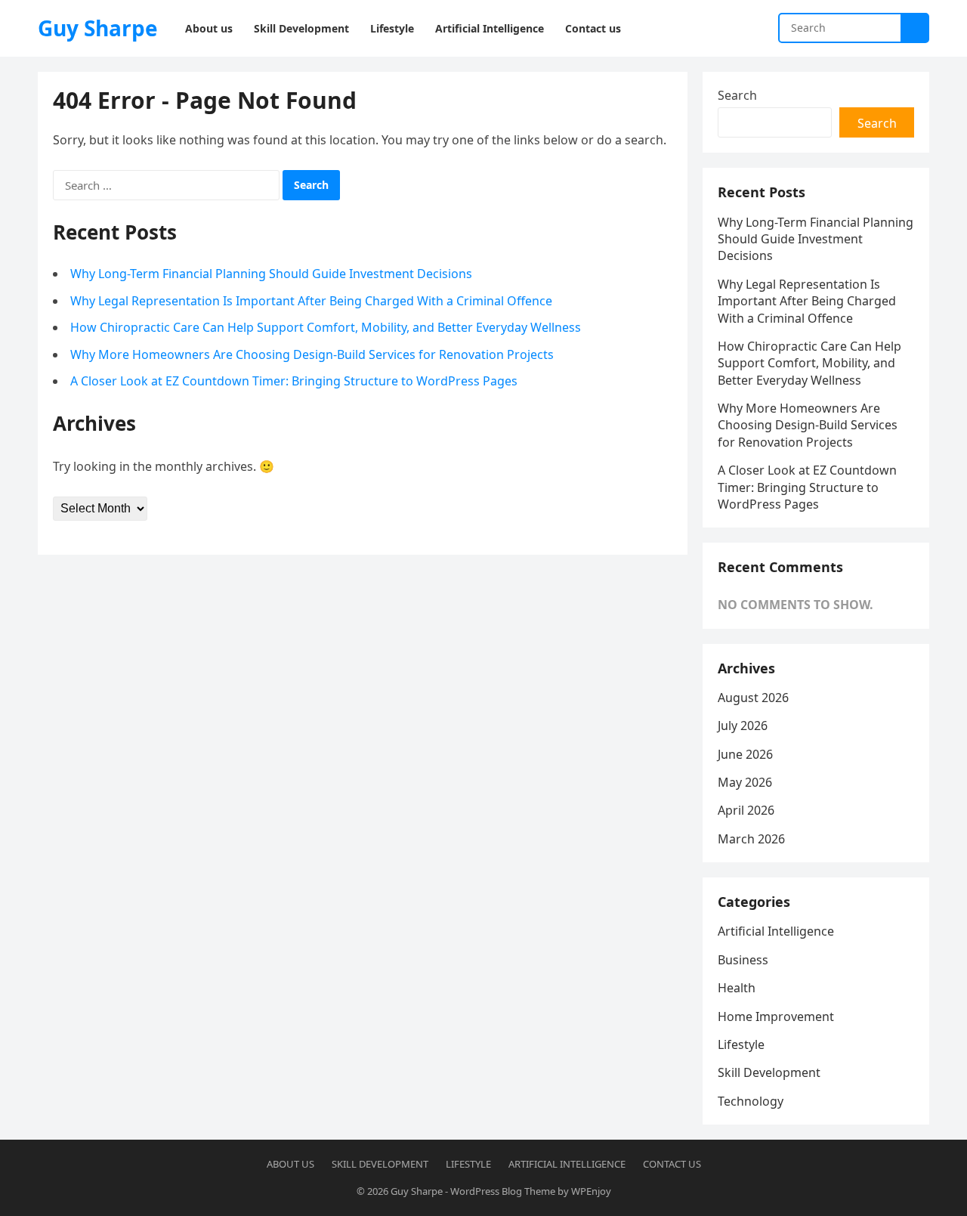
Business (743, 959)
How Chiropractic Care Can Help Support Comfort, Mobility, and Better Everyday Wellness (325, 327)
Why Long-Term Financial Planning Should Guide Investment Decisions (271, 273)
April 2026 (746, 810)
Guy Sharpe (98, 28)
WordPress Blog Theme (502, 1191)
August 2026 (753, 697)
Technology (750, 1101)
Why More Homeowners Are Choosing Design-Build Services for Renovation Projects (312, 354)
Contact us (672, 1164)
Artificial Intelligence (776, 931)
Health (736, 987)
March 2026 (751, 839)
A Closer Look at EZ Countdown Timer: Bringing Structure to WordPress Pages (293, 381)
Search (737, 95)
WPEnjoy (591, 1191)
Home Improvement (776, 1016)
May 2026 (745, 782)
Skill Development (769, 1072)
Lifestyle (741, 1044)
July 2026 (743, 725)
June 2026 (745, 754)
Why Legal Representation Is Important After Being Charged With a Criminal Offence (311, 300)
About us (290, 1164)
